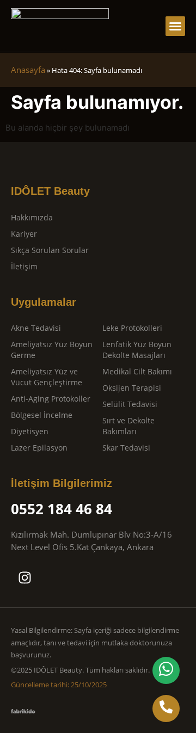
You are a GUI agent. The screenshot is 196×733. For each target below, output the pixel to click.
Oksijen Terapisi (131, 388)
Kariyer (24, 234)
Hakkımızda (32, 217)
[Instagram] (24, 577)
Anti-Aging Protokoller (50, 398)
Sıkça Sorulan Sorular (50, 250)
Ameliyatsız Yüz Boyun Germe (52, 349)
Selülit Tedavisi (129, 404)
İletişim (24, 266)
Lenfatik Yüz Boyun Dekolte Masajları (136, 349)
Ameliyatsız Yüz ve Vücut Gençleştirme (46, 376)
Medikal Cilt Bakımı (137, 371)
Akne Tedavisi (36, 328)
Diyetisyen (29, 431)
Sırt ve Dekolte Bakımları (128, 425)
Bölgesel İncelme (41, 415)
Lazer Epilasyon (39, 447)
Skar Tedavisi (126, 447)
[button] (175, 26)
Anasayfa (28, 69)
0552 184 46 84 (61, 509)
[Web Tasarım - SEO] (23, 710)
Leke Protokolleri (132, 328)
